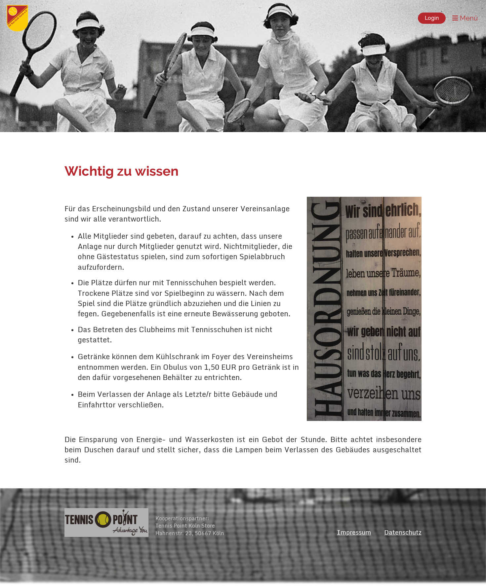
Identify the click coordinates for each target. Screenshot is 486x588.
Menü (468, 18)
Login (432, 18)
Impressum (354, 532)
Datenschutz (403, 532)
